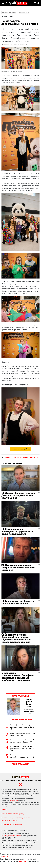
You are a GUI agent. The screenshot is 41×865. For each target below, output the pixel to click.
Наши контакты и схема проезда (12, 814)
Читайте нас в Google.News (20, 449)
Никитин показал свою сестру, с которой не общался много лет (18, 567)
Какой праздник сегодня (9, 12)
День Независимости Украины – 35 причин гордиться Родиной (22, 741)
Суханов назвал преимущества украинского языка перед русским (17, 531)
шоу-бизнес (24, 457)
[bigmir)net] (11, 2)
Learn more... (23, 861)
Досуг (11, 17)
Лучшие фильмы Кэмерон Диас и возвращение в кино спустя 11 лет (18, 495)
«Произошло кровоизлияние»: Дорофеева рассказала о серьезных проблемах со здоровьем (18, 676)
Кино (7, 781)
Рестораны (22, 781)
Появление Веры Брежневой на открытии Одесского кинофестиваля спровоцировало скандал (16, 638)
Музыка (13, 781)
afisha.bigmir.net (14, 800)
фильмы (8, 457)
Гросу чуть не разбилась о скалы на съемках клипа (17, 602)
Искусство (32, 781)
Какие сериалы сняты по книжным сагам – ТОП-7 (22, 734)
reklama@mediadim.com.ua (11, 836)
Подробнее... (4, 857)
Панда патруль (34, 457)
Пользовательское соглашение (12, 824)
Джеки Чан (15, 457)
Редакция (4, 810)
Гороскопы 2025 (24, 12)
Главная (4, 17)
